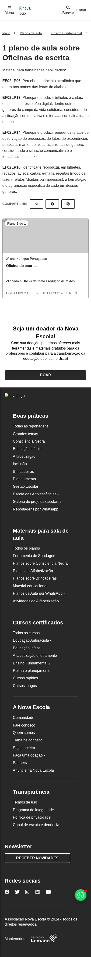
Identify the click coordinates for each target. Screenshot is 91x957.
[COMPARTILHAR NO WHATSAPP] (36, 204)
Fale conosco (24, 725)
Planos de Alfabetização (33, 571)
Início (6, 33)
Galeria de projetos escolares (37, 502)
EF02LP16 (11, 167)
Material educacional (30, 586)
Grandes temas (25, 434)
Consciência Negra (29, 441)
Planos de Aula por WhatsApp (39, 593)
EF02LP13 (11, 98)
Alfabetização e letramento (35, 655)
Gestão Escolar (25, 486)
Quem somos (24, 733)
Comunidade (23, 718)
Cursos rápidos (25, 678)
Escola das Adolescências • (36, 494)
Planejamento (24, 479)
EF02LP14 (11, 132)
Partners (20, 763)
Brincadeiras (23, 471)
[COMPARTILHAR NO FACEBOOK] (52, 204)
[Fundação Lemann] (44, 939)
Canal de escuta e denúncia (36, 825)
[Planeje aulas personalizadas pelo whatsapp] (80, 895)
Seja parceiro (24, 748)
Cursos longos (25, 686)
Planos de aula (31, 33)
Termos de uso (25, 802)
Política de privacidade (32, 817)
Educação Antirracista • (32, 640)
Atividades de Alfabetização (36, 601)
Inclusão (20, 464)
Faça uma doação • (29, 755)
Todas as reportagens (31, 426)
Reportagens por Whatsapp (35, 509)
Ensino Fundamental (66, 33)
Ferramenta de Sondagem (34, 556)
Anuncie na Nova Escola (33, 770)
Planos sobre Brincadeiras (35, 578)
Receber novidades (37, 858)
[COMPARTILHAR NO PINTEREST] (68, 204)
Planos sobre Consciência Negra (40, 563)
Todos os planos (26, 548)
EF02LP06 (11, 81)
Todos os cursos (26, 633)
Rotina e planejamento (31, 671)
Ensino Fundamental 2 (31, 663)
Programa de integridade (33, 810)
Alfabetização (24, 456)
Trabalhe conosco (27, 740)
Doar (45, 375)
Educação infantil (27, 449)
